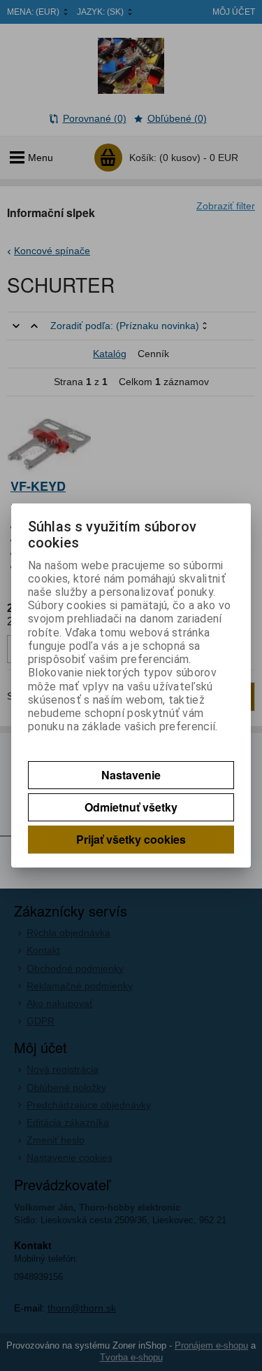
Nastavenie (131, 775)
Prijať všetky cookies (131, 839)
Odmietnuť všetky (131, 807)
